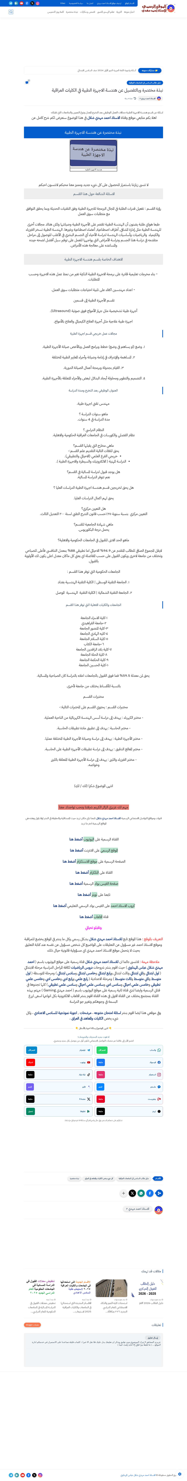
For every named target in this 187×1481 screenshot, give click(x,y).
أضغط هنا (76, 839)
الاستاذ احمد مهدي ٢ (147, 98)
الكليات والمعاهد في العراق (87, 1018)
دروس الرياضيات (82, 967)
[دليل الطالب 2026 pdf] (147, 1288)
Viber (62, 3)
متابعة (101, 1062)
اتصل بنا (90, 3)
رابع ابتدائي (104, 973)
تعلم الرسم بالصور (105, 12)
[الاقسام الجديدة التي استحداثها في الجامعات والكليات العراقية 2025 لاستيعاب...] (75, 1288)
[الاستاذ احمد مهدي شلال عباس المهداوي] (158, 8)
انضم (100, 1086)
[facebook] (27, 3)
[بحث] (11, 12)
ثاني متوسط (141, 978)
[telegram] (11, 3)
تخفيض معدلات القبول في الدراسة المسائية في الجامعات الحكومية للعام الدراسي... (42, 1307)
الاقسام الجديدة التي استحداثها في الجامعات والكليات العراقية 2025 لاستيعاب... (76, 1307)
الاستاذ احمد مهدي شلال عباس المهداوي (138, 1475)
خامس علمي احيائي (136, 984)
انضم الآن (102, 1050)
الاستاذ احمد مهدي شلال (103, 117)
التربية (119, 12)
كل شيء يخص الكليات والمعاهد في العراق (99, 1178)
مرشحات (85, 1012)
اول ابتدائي (152, 973)
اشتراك (30, 1062)
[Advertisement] (93, 43)
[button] (150, 1193)
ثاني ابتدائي (136, 973)
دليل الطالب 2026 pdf (151, 1303)
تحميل (30, 1111)
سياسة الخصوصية (76, 3)
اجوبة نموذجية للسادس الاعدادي (55, 1012)
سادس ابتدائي (66, 973)
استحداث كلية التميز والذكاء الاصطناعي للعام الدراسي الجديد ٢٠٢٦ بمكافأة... (114, 1307)
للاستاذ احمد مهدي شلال (108, 818)
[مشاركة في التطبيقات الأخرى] (123, 1193)
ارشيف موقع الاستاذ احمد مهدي (109, 3)
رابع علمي (81, 978)
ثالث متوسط (123, 978)
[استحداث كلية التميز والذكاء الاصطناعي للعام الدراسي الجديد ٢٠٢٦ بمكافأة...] (111, 1288)
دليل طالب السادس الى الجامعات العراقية (145, 82)
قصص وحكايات (87, 12)
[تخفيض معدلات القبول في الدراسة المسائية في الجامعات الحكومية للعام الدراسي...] (40, 1288)
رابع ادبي (68, 978)
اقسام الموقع (129, 3)
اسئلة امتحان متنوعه (107, 1012)
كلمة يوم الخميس (55, 12)
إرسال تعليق (153, 1337)
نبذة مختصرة (72, 12)
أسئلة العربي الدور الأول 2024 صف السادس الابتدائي (113, 70)
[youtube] (22, 3)
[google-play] (16, 3)
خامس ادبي (52, 978)
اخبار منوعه (129, 12)
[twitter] (32, 3)
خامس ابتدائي (86, 973)
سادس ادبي (113, 984)
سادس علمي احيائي (91, 984)
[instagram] (38, 3)
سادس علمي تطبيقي (62, 984)
